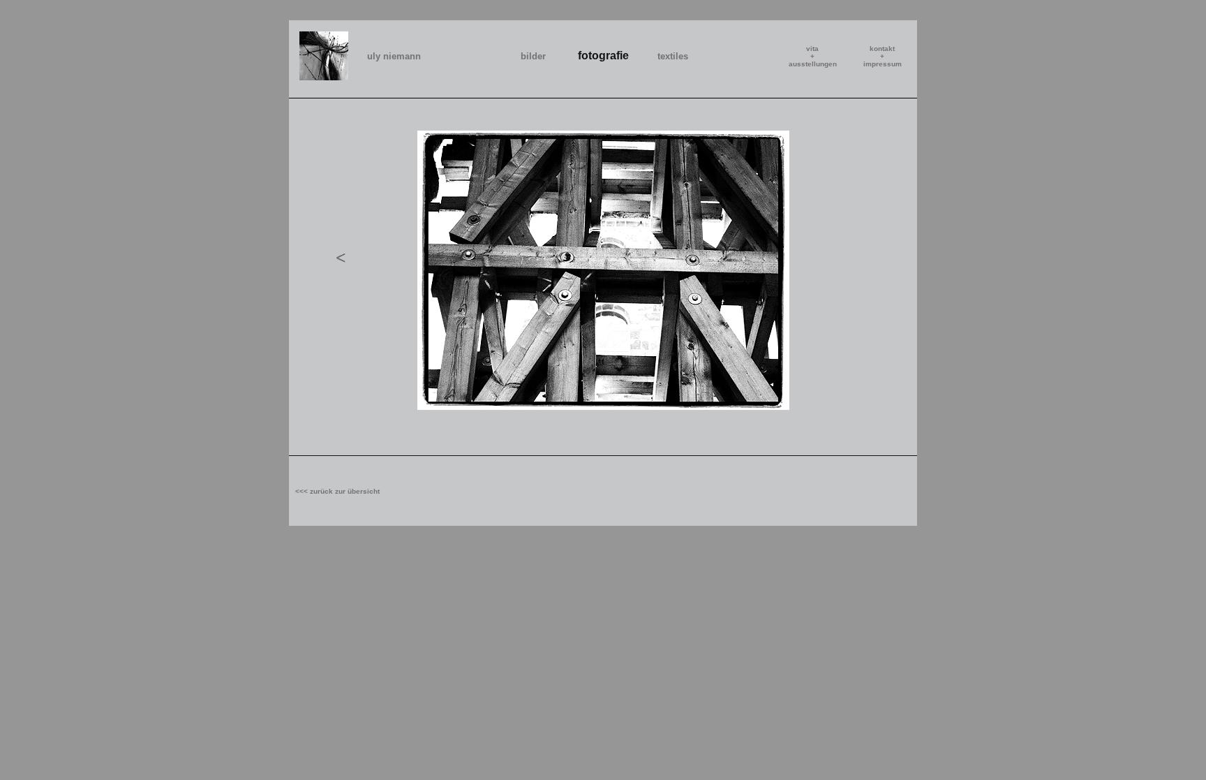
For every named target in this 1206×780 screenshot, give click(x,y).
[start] (323, 76)
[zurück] (341, 271)
